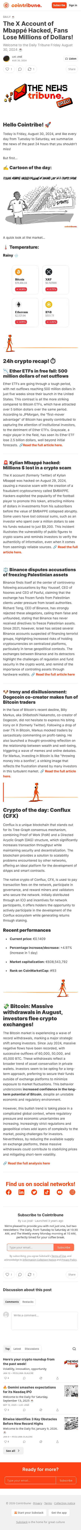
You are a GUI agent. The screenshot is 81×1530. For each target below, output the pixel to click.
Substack (22, 1522)
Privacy (37, 1503)
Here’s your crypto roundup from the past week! (29, 1361)
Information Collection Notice (39, 1259)
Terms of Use (58, 1256)
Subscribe (59, 5)
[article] (40, 1368)
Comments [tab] (12, 1302)
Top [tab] (7, 1348)
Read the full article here (55, 674)
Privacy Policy (68, 1259)
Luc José (17, 56)
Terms (48, 1503)
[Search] (74, 1349)
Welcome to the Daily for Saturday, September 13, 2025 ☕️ (25, 1398)
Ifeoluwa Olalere (23, 1373)
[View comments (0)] (20, 69)
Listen (72, 58)
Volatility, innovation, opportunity (25, 1369)
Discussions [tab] (32, 1348)
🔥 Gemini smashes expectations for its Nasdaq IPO (29, 1389)
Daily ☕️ (9, 16)
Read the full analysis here (29, 1163)
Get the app (59, 1512)
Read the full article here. (43, 445)
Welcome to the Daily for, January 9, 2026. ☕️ (30, 1430)
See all (10, 1451)
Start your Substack (31, 1512)
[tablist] (19, 1302)
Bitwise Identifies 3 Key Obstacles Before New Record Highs (30, 1421)
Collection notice (64, 1503)
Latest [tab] (17, 1348)
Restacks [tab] (27, 1302)
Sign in (73, 5)
